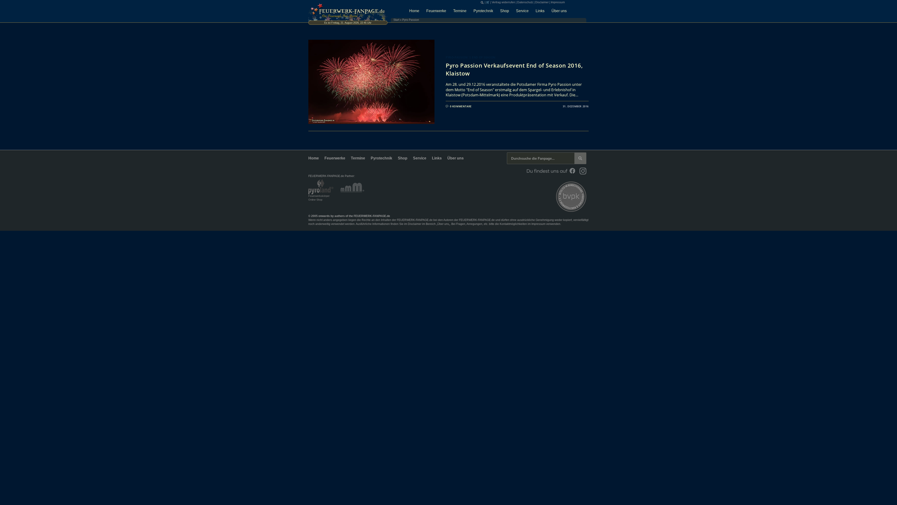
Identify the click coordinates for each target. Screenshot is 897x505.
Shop (504, 11)
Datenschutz (525, 2)
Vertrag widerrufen (503, 2)
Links (540, 11)
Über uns (559, 11)
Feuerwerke (436, 11)
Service (522, 11)
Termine (459, 11)
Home (414, 11)
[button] (482, 2)
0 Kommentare (461, 106)
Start (396, 20)
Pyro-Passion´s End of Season (470, 57)
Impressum (558, 2)
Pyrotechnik (483, 11)
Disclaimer (542, 2)
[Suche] (580, 158)
